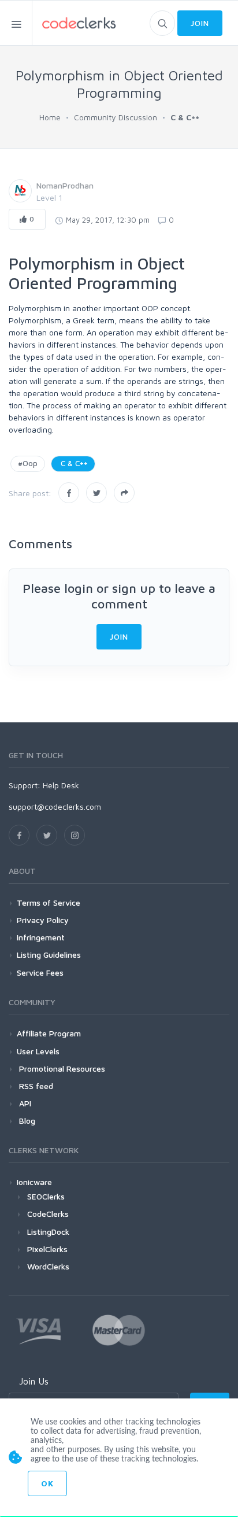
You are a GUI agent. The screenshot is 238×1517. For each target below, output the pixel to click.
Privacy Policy (43, 920)
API (24, 1103)
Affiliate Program (49, 1033)
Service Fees (40, 972)
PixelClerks (47, 1249)
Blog (26, 1120)
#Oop (28, 463)
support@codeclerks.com (55, 806)
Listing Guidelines (49, 954)
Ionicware (34, 1182)
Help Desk (61, 785)
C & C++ (73, 463)
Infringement (41, 937)
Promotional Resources (61, 1068)
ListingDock (48, 1232)
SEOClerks (46, 1196)
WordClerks (48, 1266)
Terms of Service (48, 902)
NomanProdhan (65, 185)
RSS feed (35, 1086)
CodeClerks (48, 1214)
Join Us (34, 1381)
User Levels (38, 1051)
